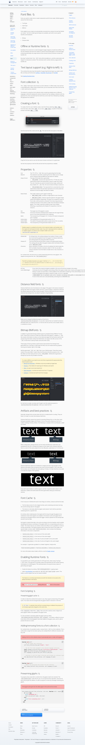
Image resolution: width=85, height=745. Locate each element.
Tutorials (16, 5)
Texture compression (13, 72)
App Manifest (29, 571)
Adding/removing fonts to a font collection (73, 88)
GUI (10, 80)
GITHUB (73, 107)
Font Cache (71, 77)
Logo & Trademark (71, 728)
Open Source (34, 726)
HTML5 (11, 113)
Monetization (13, 104)
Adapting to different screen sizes (13, 46)
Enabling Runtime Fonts (28, 76)
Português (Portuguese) (72, 32)
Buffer (11, 55)
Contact (10, 725)
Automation (12, 97)
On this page (71, 43)
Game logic (12, 87)
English (70, 15)
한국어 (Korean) (72, 24)
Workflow (12, 99)
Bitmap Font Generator (29, 363)
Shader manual (50, 551)
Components (13, 78)
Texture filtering (12, 68)
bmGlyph (26, 373)
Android (11, 108)
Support (41, 1)
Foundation (10, 727)
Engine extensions (12, 119)
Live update (13, 50)
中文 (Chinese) (72, 18)
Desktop (12, 115)
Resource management (13, 62)
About (9, 722)
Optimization (13, 102)
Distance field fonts (72, 66)
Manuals (10, 5)
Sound (11, 83)
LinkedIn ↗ (58, 730)
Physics (11, 81)
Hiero (25, 368)
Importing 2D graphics (13, 37)
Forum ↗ (57, 728)
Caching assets (12, 33)
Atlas (11, 53)
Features (14, 1)
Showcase (20, 1)
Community (35, 1)
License (68, 726)
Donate (70, 1)
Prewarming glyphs (71, 92)
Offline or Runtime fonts (72, 49)
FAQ (36, 5)
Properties (71, 63)
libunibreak (49, 73)
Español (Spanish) (71, 21)
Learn (25, 1)
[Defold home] (9, 2)
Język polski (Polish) (71, 28)
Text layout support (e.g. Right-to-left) (72, 54)
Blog (21, 728)
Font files (71, 45)
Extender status (11, 731)
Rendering (12, 93)
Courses (32, 5)
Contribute (34, 730)
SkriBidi (56, 73)
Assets (29, 1)
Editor (11, 18)
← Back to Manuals (24, 11)
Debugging (12, 101)
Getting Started (11, 13)
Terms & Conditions (71, 730)
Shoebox (26, 366)
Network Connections (12, 91)
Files (11, 89)
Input (11, 85)
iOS (10, 110)
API (56, 1)
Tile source (12, 65)
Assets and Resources (12, 26)
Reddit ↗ (57, 734)
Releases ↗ (22, 732)
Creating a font (72, 60)
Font (11, 58)
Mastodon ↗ (58, 732)
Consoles (12, 111)
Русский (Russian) (71, 36)
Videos (27, 5)
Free (60, 1)
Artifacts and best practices (72, 73)
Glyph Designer (27, 370)
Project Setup (11, 16)
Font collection (72, 57)
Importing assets (12, 29)
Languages (70, 13)
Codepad (40, 5)
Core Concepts (12, 21)
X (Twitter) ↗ (58, 736)
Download (64, 1)
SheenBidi (43, 73)
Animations (12, 76)
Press (21, 734)
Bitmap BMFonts (73, 70)
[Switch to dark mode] (75, 2)
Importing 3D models (12, 41)
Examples (22, 5)
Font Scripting (72, 83)
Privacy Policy (70, 732)
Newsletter (22, 730)
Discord (57, 726)
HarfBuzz (37, 73)
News (21, 726)
